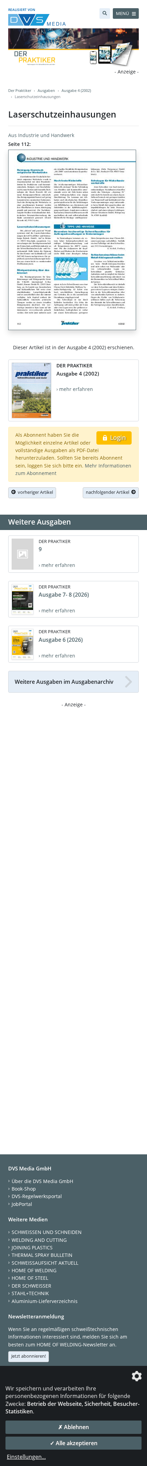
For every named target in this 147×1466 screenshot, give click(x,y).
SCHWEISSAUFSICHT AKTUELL (45, 1263)
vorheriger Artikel (34, 492)
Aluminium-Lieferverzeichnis (45, 1301)
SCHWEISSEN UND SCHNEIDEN (47, 1232)
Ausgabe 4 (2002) (76, 90)
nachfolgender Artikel (108, 492)
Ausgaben (46, 90)
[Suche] (104, 13)
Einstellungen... (26, 1457)
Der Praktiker (19, 90)
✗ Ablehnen (73, 1427)
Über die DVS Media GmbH (42, 1181)
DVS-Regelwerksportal (37, 1196)
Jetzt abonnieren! (28, 1356)
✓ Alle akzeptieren (73, 1443)
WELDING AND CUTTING (39, 1240)
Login (117, 437)
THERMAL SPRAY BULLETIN (42, 1255)
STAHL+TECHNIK (30, 1293)
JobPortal (22, 1204)
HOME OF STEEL (30, 1278)
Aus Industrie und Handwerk (41, 135)
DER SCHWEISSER (31, 1285)
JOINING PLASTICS (32, 1247)
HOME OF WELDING (34, 1270)
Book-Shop (24, 1188)
